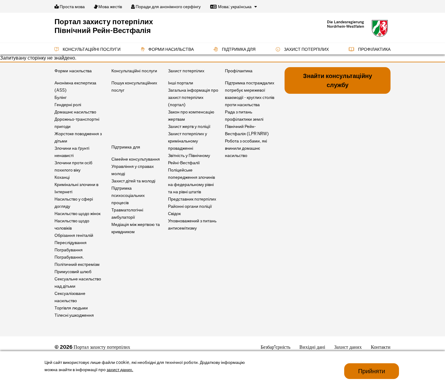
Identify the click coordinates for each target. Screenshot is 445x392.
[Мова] (255, 7)
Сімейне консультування (135, 159)
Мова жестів (109, 6)
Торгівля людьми (71, 308)
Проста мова (72, 6)
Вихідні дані (312, 347)
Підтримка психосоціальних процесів (128, 195)
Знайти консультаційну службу (337, 80)
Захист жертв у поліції (189, 126)
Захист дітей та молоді (133, 181)
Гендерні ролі (67, 104)
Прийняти (371, 371)
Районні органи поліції (190, 206)
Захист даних (348, 347)
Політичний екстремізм (77, 264)
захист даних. (120, 369)
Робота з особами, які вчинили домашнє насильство (246, 148)
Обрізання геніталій (73, 235)
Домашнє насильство (75, 112)
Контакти (381, 347)
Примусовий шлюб (72, 271)
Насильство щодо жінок (77, 213)
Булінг (60, 97)
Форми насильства (170, 49)
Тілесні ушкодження (74, 315)
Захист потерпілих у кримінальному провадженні (187, 141)
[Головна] (358, 28)
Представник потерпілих (192, 199)
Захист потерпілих (306, 49)
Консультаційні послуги (91, 49)
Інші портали (180, 83)
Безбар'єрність (275, 347)
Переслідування (70, 242)
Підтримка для (238, 49)
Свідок (174, 213)
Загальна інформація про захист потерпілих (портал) (193, 97)
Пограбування (68, 250)
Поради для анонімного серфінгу (168, 6)
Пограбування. (69, 257)
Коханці (62, 177)
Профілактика (374, 49)
